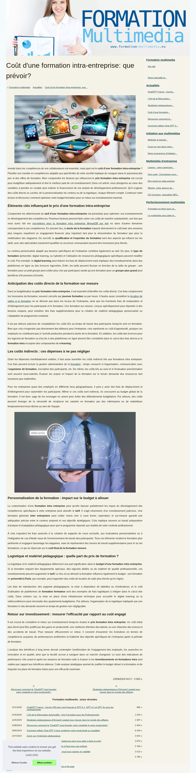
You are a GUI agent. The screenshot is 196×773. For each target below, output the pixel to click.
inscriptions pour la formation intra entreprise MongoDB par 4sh (70, 223)
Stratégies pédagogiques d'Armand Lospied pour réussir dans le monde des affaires (116, 690)
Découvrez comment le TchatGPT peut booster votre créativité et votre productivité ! (34, 690)
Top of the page (67, 766)
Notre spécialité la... (157, 77)
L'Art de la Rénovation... (159, 98)
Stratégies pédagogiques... (161, 105)
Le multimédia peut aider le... (162, 215)
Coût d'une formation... (159, 112)
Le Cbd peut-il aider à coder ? (41, 757)
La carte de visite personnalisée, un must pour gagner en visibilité (58, 752)
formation (76, 364)
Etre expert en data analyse (161, 181)
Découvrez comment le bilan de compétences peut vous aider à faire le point (64, 741)
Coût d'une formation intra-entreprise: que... (66, 87)
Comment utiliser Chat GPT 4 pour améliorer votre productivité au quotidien (63, 730)
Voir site (151, 66)
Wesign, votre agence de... (161, 188)
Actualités (37, 87)
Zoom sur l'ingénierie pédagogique (43, 736)
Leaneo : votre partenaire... (161, 167)
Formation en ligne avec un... (162, 209)
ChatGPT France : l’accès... (161, 92)
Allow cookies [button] (44, 762)
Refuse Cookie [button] (19, 762)
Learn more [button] (32, 754)
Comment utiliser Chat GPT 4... (163, 125)
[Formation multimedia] (98, 28)
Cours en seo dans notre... (161, 146)
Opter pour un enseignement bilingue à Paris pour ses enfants (57, 746)
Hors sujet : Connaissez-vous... (163, 174)
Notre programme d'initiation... (162, 153)
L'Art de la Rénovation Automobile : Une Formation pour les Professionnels (63, 715)
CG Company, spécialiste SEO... (163, 194)
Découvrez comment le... (160, 119)
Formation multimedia (19, 87)
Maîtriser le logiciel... (158, 140)
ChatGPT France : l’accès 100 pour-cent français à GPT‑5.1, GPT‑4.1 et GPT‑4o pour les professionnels (70, 708)
